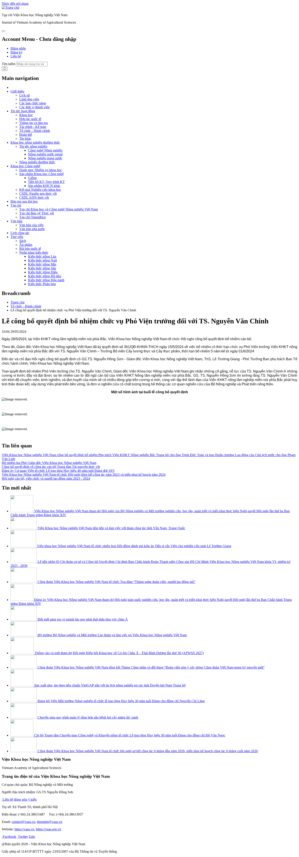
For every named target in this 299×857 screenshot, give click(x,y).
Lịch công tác (20, 233)
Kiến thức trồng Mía (42, 264)
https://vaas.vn (24, 829)
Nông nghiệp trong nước (45, 158)
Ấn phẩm (25, 245)
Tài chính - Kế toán (32, 127)
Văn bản (16, 221)
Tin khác (25, 138)
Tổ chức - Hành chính (34, 131)
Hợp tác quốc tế (30, 119)
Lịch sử (24, 95)
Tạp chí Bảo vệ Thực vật (36, 213)
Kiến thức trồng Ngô (42, 260)
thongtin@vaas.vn (49, 822)
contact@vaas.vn (23, 822)
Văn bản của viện (31, 225)
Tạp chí (16, 205)
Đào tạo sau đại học (24, 201)
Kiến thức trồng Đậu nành (46, 280)
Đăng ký (17, 52)
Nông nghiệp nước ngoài (45, 154)
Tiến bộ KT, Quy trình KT (46, 182)
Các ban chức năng (32, 103)
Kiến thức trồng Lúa (42, 256)
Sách (22, 241)
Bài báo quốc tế (30, 248)
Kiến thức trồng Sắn (42, 268)
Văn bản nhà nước (32, 229)
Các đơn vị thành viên (34, 107)
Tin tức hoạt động (23, 111)
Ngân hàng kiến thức (33, 252)
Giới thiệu (17, 91)
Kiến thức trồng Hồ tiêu (44, 276)
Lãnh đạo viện (29, 99)
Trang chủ (18, 302)
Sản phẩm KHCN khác (44, 186)
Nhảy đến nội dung (15, 3)
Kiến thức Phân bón (42, 284)
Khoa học (26, 115)
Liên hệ (16, 56)
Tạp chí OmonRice (32, 217)
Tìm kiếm (8, 64)
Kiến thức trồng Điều (43, 272)
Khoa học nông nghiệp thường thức (35, 142)
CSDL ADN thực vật (34, 197)
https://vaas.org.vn (48, 829)
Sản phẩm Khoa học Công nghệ (41, 174)
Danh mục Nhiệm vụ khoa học (40, 170)
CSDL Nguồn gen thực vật (38, 193)
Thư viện (17, 237)
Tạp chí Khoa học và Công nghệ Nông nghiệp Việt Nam (58, 209)
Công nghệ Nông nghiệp (45, 150)
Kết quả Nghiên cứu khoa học (40, 189)
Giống (32, 178)
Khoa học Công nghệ (25, 166)
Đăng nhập (18, 48)
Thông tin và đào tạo (33, 123)
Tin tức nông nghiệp (33, 146)
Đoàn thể (25, 134)
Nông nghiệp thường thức (37, 162)
